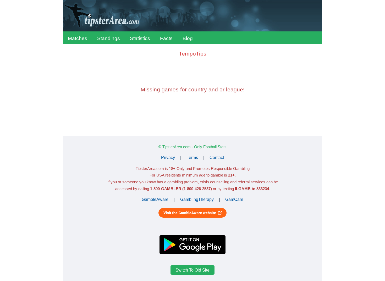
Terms (192, 157)
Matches (77, 38)
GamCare (234, 199)
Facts (166, 38)
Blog (188, 38)
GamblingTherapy (197, 199)
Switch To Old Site (192, 270)
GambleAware (155, 199)
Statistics (140, 38)
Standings (108, 38)
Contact (217, 157)
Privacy (168, 157)
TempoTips (192, 54)
